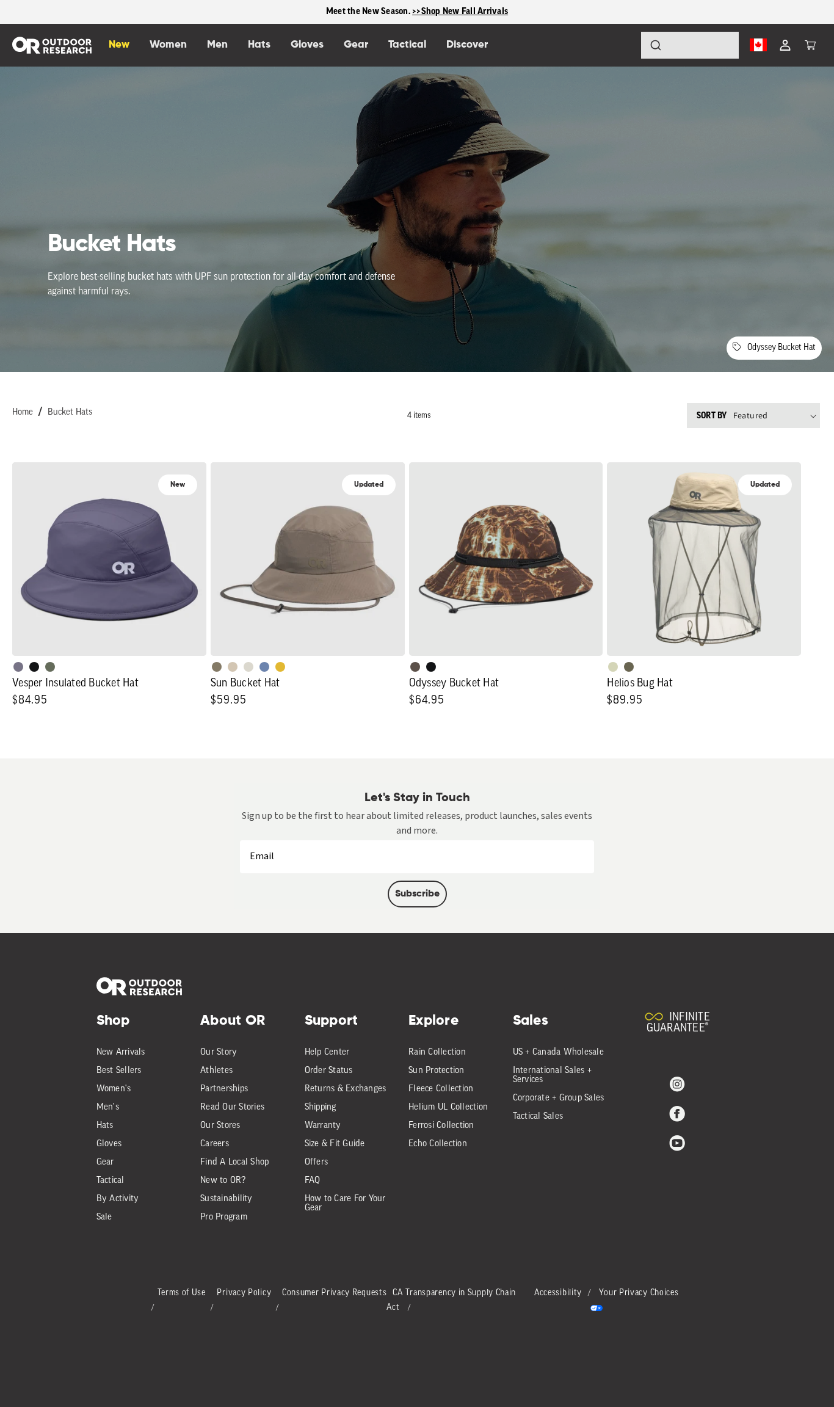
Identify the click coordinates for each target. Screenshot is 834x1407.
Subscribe (417, 894)
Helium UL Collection (448, 1107)
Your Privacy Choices (638, 1293)
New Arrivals (120, 1052)
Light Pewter (248, 667)
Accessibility (558, 1293)
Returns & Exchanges (345, 1089)
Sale (104, 1217)
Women (168, 45)
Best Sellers (119, 1070)
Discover (467, 45)
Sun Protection (436, 1070)
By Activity (117, 1199)
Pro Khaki (613, 667)
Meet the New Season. (369, 11)
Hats (105, 1125)
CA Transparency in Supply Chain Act (451, 1300)
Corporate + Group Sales (558, 1098)
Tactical (110, 1180)
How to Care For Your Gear (345, 1203)
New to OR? (223, 1180)
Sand (233, 667)
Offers (316, 1162)
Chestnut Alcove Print (415, 667)
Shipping (320, 1107)
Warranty (323, 1125)
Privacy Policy (244, 1293)
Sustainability (226, 1199)
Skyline (264, 667)
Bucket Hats (70, 412)
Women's (113, 1089)
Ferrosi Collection (441, 1125)
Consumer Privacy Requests (334, 1293)
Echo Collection (437, 1144)
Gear (105, 1162)
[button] (810, 45)
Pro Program (223, 1217)
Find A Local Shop (234, 1162)
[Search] (621, 45)
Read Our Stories (232, 1107)
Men (217, 45)
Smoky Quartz (18, 667)
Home (22, 412)
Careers (214, 1144)
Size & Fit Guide (335, 1144)
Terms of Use (182, 1293)
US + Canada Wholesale (558, 1052)
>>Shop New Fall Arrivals (460, 11)
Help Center (327, 1052)
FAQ (313, 1180)
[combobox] (690, 45)
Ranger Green (629, 667)
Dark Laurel (50, 667)
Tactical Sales (538, 1116)
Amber (280, 667)
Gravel (217, 667)
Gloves (109, 1144)
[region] (417, 12)
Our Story (218, 1052)
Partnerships (224, 1089)
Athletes (216, 1070)
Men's (107, 1107)
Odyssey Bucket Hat (781, 347)
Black (34, 667)
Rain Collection (437, 1052)
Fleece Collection (440, 1089)
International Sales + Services (552, 1075)
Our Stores (220, 1125)
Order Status (329, 1070)
